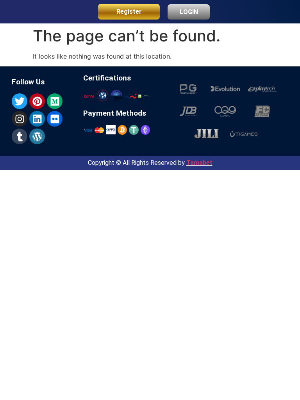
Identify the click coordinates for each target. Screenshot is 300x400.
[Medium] (54, 101)
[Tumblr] (19, 136)
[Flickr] (54, 119)
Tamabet (199, 162)
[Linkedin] (37, 119)
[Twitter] (19, 101)
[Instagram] (19, 119)
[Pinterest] (37, 101)
